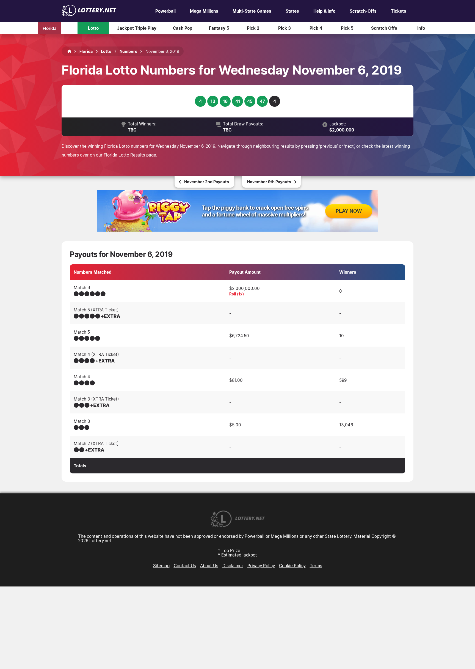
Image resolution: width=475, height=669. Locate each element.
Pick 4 (316, 28)
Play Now (349, 211)
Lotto (93, 28)
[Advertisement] (237, 627)
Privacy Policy (261, 565)
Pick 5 (347, 28)
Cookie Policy (292, 565)
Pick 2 (253, 28)
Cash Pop (182, 28)
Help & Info (324, 11)
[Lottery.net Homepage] (69, 51)
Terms (316, 565)
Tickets (398, 11)
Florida (50, 28)
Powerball (165, 11)
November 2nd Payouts (206, 181)
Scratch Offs (384, 28)
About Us (209, 565)
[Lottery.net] (89, 14)
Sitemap (161, 565)
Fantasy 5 (219, 28)
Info (421, 28)
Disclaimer (232, 565)
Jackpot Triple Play (136, 28)
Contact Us (185, 565)
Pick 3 (284, 28)
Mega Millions (204, 11)
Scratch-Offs (363, 11)
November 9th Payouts (269, 181)
